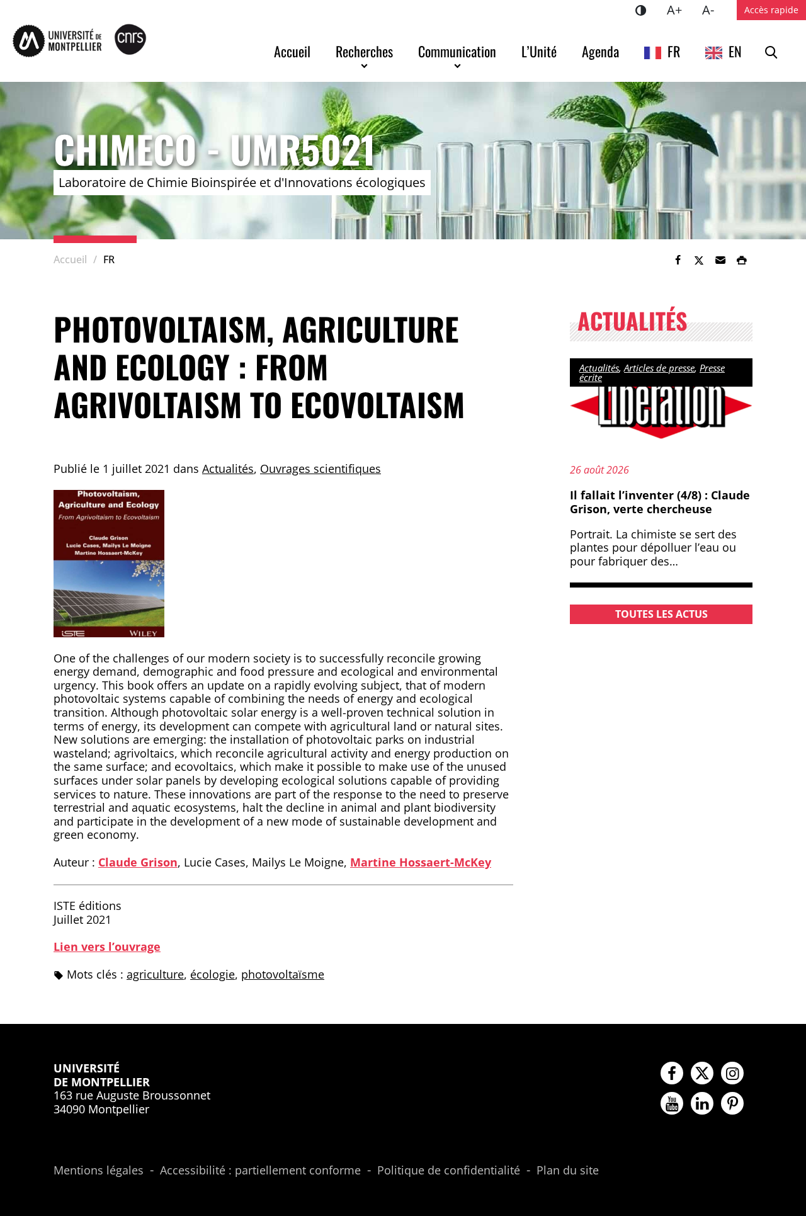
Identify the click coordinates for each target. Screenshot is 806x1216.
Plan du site (567, 1171)
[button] (720, 260)
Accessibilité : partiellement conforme (260, 1171)
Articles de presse (659, 367)
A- (713, 9)
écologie (212, 974)
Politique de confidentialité (448, 1171)
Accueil (292, 51)
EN (735, 51)
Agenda (600, 51)
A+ (679, 9)
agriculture (155, 974)
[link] (677, 260)
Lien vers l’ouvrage (107, 946)
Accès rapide (771, 10)
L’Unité (539, 51)
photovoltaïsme (282, 974)
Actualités (228, 468)
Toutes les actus (661, 614)
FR (673, 51)
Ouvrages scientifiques (320, 468)
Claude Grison (138, 862)
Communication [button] (457, 51)
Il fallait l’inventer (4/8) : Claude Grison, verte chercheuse (660, 501)
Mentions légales (99, 1171)
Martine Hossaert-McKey (420, 862)
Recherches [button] (364, 51)
